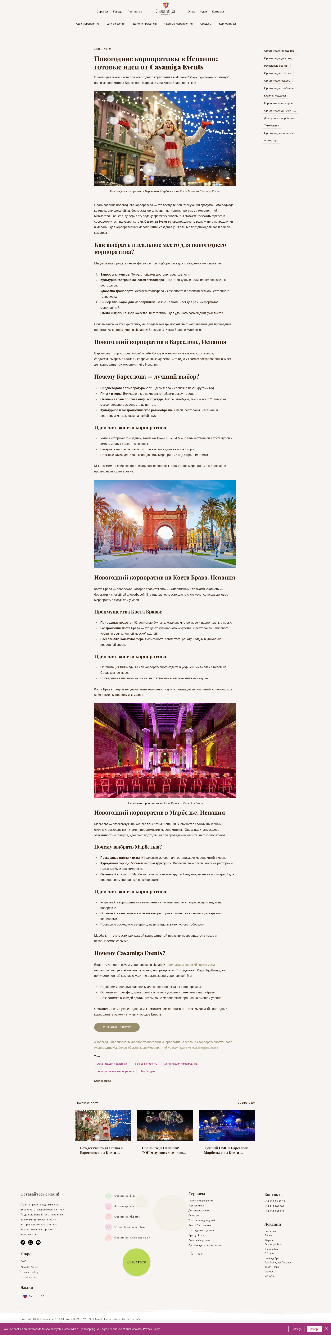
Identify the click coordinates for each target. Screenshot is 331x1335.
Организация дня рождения (281, 58)
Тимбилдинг (148, 1071)
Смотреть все (246, 1102)
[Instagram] (30, 1242)
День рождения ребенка (279, 118)
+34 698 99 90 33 (274, 1201)
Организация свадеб (277, 80)
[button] (117, 11)
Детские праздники (145, 23)
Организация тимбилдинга (180, 1063)
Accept (314, 1329)
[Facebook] (22, 1242)
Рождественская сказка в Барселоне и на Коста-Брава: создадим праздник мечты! (102, 1150)
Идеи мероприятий (87, 23)
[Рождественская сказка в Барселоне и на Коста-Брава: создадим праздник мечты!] (103, 1125)
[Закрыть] (326, 1329)
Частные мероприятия (178, 23)
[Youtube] (38, 1242)
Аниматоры (271, 140)
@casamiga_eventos (127, 1206)
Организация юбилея (277, 73)
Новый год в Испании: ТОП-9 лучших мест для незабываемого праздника (164, 1150)
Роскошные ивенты (145, 1063)
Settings (297, 1329)
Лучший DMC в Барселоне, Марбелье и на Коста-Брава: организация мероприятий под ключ (226, 1150)
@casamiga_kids (125, 1195)
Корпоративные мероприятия (115, 1071)
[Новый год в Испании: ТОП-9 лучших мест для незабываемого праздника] (165, 1125)
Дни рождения (116, 23)
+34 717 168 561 (274, 1206)
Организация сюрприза (279, 133)
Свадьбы (205, 23)
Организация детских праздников (281, 110)
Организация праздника (112, 1063)
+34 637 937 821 (274, 1211)
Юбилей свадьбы (275, 95)
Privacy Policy (151, 1329)
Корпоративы (227, 23)
